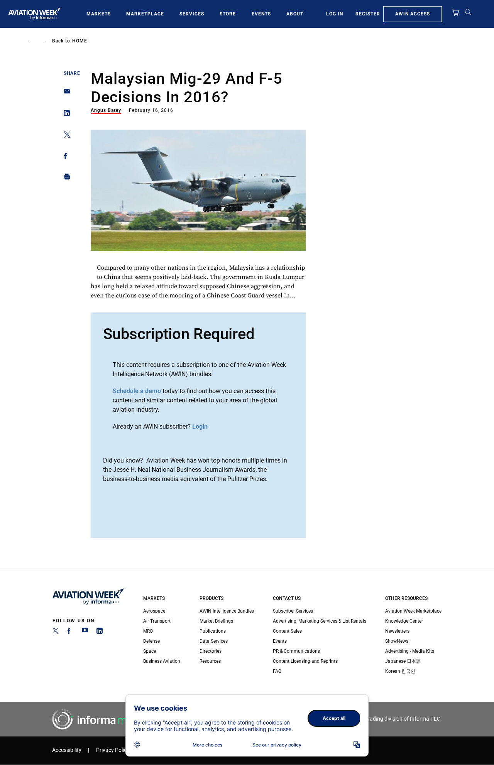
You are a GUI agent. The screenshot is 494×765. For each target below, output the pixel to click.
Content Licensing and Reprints (305, 661)
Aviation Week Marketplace (413, 611)
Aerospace (154, 611)
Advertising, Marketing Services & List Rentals (319, 621)
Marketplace (145, 14)
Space (149, 651)
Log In (334, 14)
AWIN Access (412, 14)
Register (367, 14)
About (294, 14)
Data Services (214, 641)
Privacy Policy (112, 750)
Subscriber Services (293, 611)
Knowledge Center (404, 621)
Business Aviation (161, 661)
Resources (210, 661)
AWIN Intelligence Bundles (227, 611)
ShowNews (396, 641)
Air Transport (157, 621)
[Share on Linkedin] (65, 115)
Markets (98, 14)
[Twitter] (55, 632)
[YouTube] (85, 632)
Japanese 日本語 (403, 661)
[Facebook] (70, 632)
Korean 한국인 (400, 671)
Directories (211, 651)
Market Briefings (216, 621)
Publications (213, 631)
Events (261, 14)
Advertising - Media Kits (409, 651)
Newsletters (397, 631)
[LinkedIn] (99, 632)
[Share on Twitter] (65, 136)
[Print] (65, 178)
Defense (151, 641)
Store (228, 14)
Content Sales (287, 631)
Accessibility (66, 750)
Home (79, 41)
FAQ (277, 671)
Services (191, 14)
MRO (148, 631)
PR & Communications (296, 651)
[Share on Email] (65, 93)
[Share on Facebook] (65, 157)
